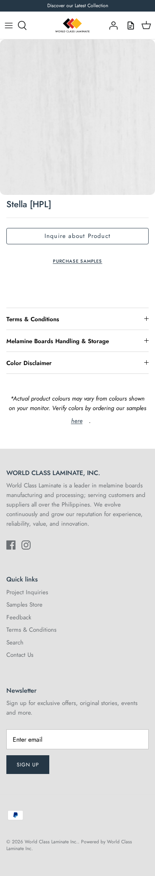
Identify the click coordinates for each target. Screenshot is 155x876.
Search (14, 642)
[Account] (111, 25)
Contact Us (19, 654)
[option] (77, 117)
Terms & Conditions (32, 319)
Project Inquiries (27, 592)
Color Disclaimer (29, 363)
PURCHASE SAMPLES (77, 261)
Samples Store (24, 604)
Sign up (28, 764)
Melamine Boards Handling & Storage (57, 341)
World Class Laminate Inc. (51, 841)
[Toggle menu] (8, 25)
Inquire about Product (77, 236)
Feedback (18, 617)
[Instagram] (26, 545)
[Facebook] (10, 545)
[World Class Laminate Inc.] (72, 25)
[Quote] (129, 25)
